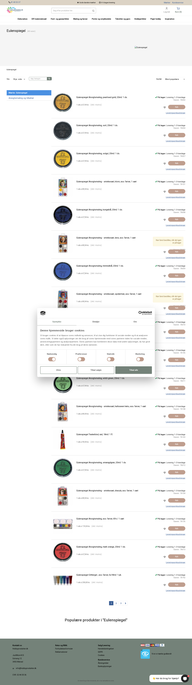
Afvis (58, 370)
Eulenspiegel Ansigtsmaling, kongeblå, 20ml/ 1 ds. (99, 209)
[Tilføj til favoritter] (164, 107)
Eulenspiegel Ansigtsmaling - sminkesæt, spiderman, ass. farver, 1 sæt (108, 294)
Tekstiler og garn (122, 19)
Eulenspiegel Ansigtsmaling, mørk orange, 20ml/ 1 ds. (101, 547)
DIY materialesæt (39, 19)
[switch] (81, 359)
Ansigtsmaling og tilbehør (21, 98)
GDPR (100, 652)
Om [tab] (135, 322)
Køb (176, 107)
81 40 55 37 (15, 2)
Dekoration (22, 19)
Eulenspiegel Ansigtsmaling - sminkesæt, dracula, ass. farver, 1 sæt (107, 490)
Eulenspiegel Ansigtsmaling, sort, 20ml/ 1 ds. (97, 125)
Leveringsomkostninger (175, 113)
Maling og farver (80, 19)
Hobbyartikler (140, 19)
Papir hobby (155, 19)
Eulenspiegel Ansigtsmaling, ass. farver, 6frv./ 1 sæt (100, 518)
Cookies (101, 655)
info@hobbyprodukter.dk (26, 668)
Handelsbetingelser (106, 649)
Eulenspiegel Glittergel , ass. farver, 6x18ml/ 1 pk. (99, 575)
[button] (93, 10)
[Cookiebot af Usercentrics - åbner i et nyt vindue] (140, 313)
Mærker (167, 3)
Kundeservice (177, 3)
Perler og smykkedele (101, 19)
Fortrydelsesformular (64, 649)
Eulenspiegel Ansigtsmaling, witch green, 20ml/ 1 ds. (100, 378)
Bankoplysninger (105, 666)
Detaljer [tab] (96, 322)
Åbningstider (103, 663)
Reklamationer (61, 652)
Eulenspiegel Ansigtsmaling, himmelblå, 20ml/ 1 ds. (100, 266)
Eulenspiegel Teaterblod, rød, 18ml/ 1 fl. (94, 434)
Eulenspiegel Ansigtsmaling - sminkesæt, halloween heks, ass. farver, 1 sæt (111, 406)
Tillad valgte (96, 370)
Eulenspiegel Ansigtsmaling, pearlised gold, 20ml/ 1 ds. (101, 97)
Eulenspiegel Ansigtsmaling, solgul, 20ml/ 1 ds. (98, 153)
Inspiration (169, 19)
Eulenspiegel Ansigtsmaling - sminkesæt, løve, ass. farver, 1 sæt (106, 238)
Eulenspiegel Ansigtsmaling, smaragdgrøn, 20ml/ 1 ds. (101, 462)
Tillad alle (133, 370)
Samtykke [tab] (56, 322)
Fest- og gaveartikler (60, 19)
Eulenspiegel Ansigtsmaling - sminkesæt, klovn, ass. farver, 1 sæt (106, 181)
